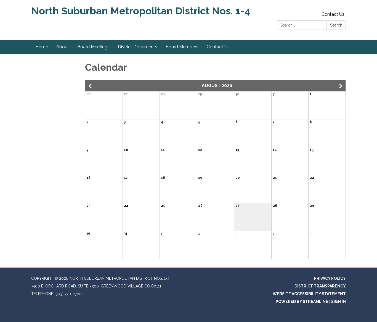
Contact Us (333, 14)
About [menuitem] (62, 46)
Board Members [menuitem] (182, 46)
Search (336, 25)
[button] (90, 85)
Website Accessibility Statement (309, 294)
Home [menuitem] (41, 46)
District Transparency (320, 286)
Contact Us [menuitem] (218, 46)
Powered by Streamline (302, 301)
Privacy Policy (330, 278)
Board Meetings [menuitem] (93, 46)
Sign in (338, 301)
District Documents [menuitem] (137, 46)
